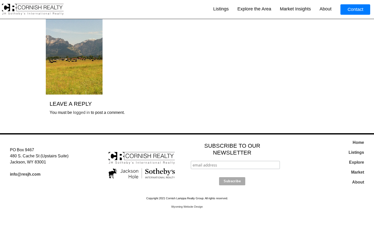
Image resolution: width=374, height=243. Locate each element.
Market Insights (295, 8)
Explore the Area (254, 8)
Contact (355, 9)
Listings (221, 8)
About (326, 8)
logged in (81, 112)
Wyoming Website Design (187, 206)
